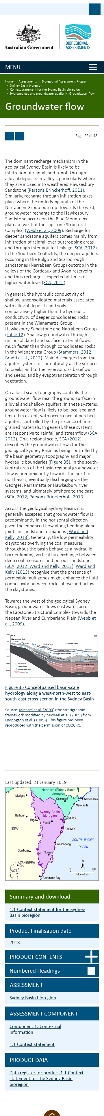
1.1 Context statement (32, 1044)
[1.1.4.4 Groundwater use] (19, 136)
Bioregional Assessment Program (65, 81)
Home (9, 81)
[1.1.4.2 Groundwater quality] (9, 136)
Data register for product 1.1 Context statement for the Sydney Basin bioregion (46, 1078)
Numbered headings (35, 970)
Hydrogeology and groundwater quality (37, 94)
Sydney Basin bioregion (26, 85)
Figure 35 (59, 462)
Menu (13, 66)
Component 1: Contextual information (35, 1029)
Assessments (27, 81)
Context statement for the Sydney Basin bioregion (45, 90)
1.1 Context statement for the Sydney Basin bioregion (47, 912)
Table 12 (15, 334)
